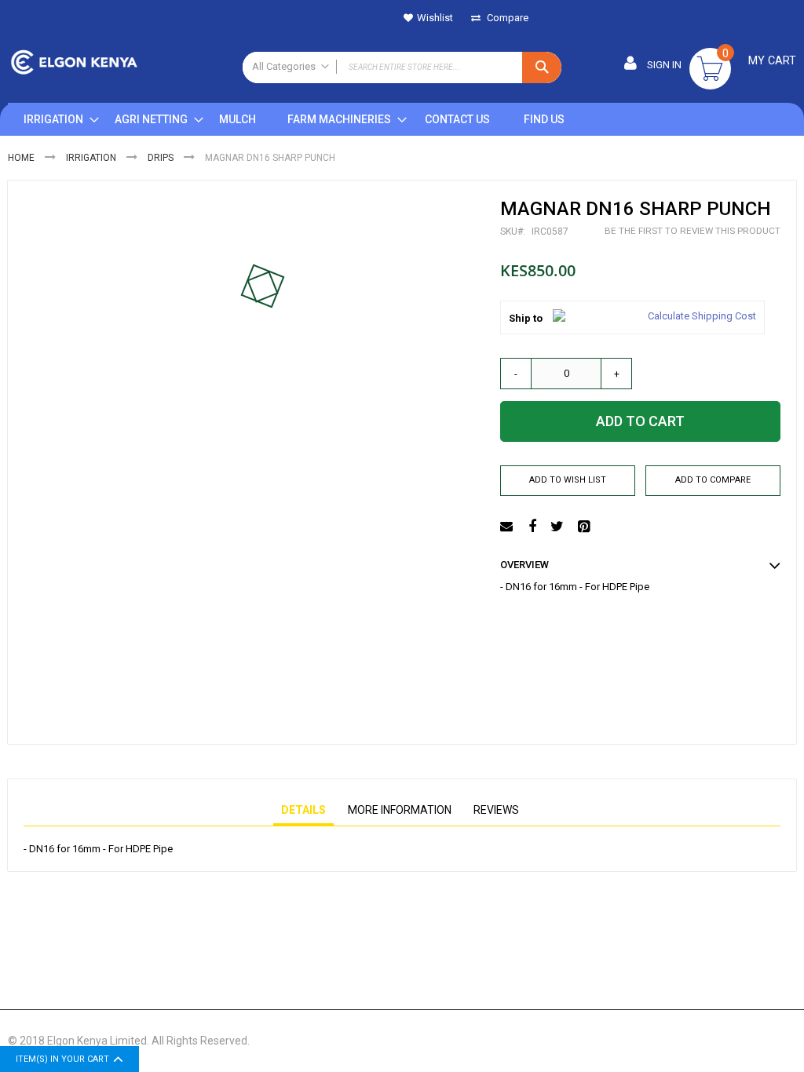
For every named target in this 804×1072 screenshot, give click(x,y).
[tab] (303, 810)
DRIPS (161, 157)
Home (21, 157)
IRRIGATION (91, 157)
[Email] (508, 527)
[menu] (301, 120)
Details (303, 810)
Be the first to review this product (692, 230)
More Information (399, 810)
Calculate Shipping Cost (702, 316)
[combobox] (402, 67)
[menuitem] (53, 120)
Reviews (496, 810)
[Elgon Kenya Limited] (117, 64)
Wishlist (435, 18)
